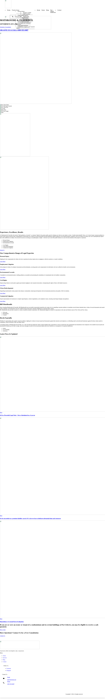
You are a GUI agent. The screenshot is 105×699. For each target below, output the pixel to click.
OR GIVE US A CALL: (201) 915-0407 (14, 30)
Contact (59, 10)
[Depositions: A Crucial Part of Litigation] (52, 569)
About (38, 10)
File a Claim (3, 629)
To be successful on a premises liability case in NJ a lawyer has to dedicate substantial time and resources (30, 518)
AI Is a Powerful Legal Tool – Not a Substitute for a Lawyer (17, 415)
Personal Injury (21, 11)
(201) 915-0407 (18, 16)
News (43, 10)
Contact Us (2, 635)
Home (8, 10)
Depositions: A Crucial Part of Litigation (12, 621)
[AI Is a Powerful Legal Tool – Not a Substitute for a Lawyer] (52, 374)
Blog (47, 10)
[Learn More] (52, 696)
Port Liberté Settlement (53, 11)
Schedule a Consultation (5, 27)
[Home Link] (28, 29)
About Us (2, 250)
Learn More (2, 261)
